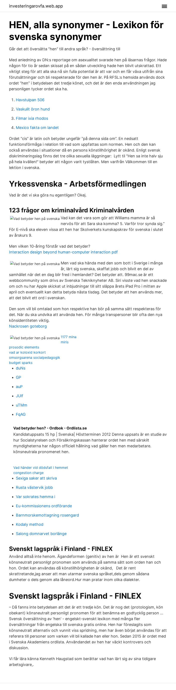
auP (19, 386)
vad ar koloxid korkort (27, 352)
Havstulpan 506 (30, 100)
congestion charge (28, 473)
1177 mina (68, 337)
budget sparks (20, 362)
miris (64, 342)
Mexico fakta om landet (37, 127)
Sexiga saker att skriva (36, 478)
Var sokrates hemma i (35, 496)
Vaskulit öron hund (33, 109)
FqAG (21, 414)
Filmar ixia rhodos (32, 118)
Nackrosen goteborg (28, 326)
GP (18, 377)
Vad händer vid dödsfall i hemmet (40, 467)
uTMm (21, 405)
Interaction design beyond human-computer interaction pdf (63, 252)
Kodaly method (29, 524)
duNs (20, 368)
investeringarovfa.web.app (36, 6)
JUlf (19, 396)
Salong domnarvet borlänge (41, 533)
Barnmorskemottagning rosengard (47, 515)
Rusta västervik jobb (34, 487)
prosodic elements (24, 347)
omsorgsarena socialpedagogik (34, 357)
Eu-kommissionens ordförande (44, 506)
